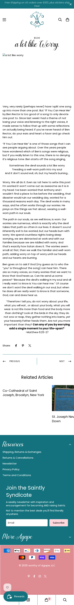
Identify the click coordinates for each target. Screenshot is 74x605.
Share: (6, 345)
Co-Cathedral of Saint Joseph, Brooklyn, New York (23, 393)
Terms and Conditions (17, 475)
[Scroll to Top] (67, 586)
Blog (37, 37)
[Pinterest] (23, 345)
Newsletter (10, 463)
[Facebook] (16, 345)
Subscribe (59, 522)
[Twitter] (30, 345)
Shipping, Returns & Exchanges (22, 452)
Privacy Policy (11, 469)
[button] (67, 20)
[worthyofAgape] (37, 20)
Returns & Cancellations (18, 457)
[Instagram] (39, 576)
